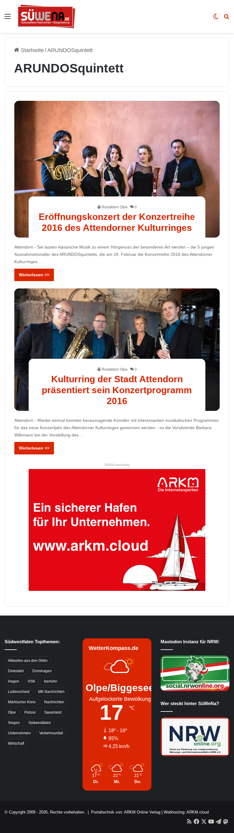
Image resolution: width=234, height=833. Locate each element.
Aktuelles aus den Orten (28, 660)
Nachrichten (54, 702)
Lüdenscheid (19, 692)
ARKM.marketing (117, 465)
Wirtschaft (16, 743)
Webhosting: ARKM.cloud (186, 812)
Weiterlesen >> (34, 274)
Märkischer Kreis (22, 702)
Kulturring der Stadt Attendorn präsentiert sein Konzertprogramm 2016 (117, 390)
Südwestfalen (39, 723)
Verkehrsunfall (51, 733)
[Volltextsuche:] (226, 19)
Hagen (13, 681)
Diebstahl (16, 671)
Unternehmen (19, 733)
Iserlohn (50, 681)
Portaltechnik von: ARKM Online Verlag (125, 812)
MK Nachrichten (51, 692)
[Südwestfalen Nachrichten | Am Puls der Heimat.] (47, 16)
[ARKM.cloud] (117, 530)
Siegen (14, 723)
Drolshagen (42, 671)
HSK (31, 681)
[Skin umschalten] (216, 19)
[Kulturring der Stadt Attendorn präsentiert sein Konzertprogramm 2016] (117, 349)
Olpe (12, 712)
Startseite (31, 50)
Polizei (30, 712)
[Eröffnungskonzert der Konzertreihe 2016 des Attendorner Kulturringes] (117, 169)
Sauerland (53, 712)
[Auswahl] (8, 19)
